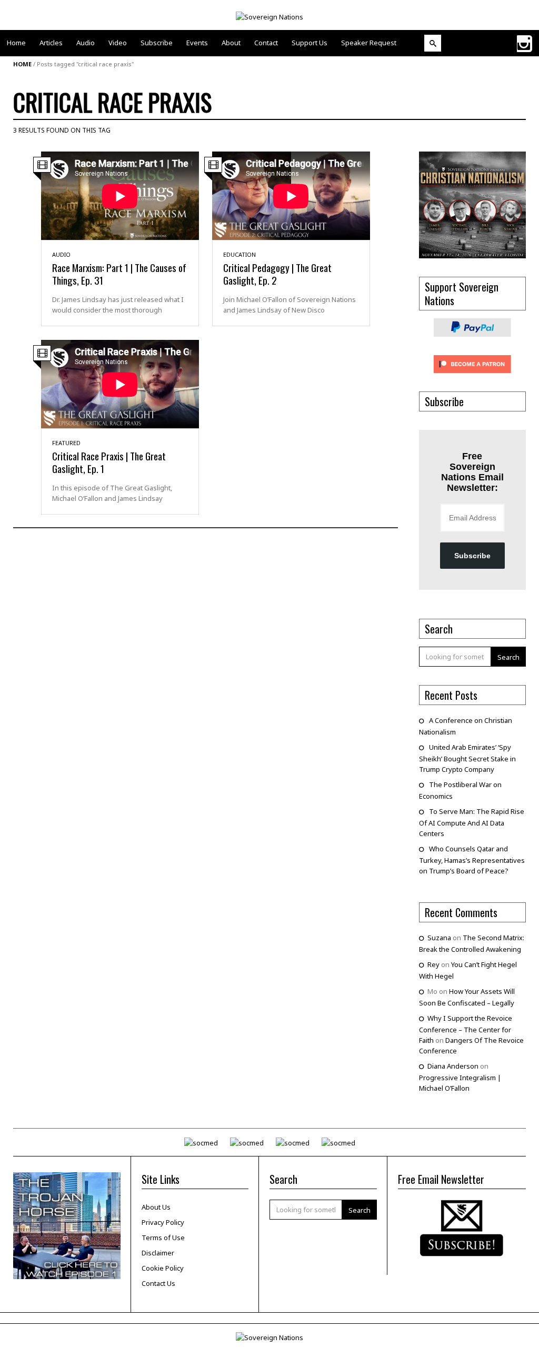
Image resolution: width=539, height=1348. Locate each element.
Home (22, 64)
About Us (156, 1207)
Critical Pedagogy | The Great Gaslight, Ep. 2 (277, 273)
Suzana (439, 937)
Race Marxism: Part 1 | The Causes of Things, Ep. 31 (119, 273)
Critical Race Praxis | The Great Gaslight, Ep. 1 (109, 462)
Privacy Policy (163, 1222)
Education (239, 254)
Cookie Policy (163, 1268)
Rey (433, 964)
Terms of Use (163, 1237)
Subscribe (472, 555)
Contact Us (158, 1283)
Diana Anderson (452, 1066)
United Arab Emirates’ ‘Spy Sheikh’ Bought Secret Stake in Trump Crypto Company (467, 758)
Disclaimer (158, 1253)
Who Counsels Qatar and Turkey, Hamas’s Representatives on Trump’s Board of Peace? (472, 860)
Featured (66, 443)
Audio (61, 254)
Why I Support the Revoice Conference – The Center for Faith (465, 1029)
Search (508, 657)
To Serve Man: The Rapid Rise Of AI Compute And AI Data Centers (471, 822)
